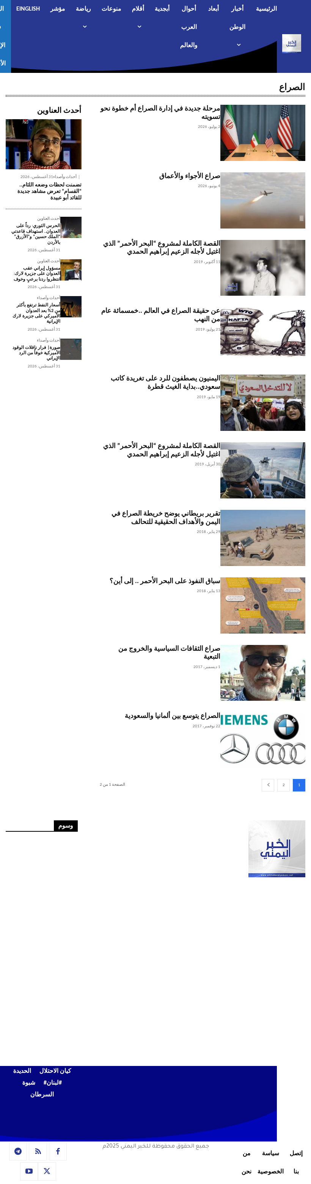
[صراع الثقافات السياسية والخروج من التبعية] (262, 673)
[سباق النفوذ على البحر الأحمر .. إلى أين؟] (262, 605)
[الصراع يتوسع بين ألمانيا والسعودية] (262, 740)
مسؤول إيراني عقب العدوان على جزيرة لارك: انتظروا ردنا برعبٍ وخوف (37, 274)
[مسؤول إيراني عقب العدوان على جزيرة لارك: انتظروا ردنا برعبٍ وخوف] (71, 270)
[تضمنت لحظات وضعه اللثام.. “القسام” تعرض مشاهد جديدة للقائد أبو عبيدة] (44, 144)
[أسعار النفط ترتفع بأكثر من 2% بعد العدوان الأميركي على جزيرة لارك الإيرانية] (71, 306)
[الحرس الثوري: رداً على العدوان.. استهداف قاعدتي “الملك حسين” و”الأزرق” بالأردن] (71, 227)
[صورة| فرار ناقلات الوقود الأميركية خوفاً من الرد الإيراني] (71, 349)
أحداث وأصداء (65, 177)
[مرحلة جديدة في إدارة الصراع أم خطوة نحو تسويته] (262, 133)
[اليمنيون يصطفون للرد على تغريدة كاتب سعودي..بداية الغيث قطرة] (262, 403)
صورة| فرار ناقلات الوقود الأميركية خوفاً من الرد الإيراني (36, 353)
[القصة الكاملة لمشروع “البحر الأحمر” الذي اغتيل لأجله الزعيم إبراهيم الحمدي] (262, 268)
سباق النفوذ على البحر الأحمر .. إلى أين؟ (165, 581)
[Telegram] (18, 1152)
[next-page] (268, 785)
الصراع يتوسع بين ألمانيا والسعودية (172, 716)
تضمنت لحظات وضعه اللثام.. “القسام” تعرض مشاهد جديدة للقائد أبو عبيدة (49, 191)
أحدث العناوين (48, 219)
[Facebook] (58, 1152)
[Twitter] (47, 1171)
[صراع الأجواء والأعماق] (262, 200)
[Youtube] (29, 1171)
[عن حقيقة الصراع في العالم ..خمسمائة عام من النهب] (262, 335)
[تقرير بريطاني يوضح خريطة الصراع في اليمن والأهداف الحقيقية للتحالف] (262, 538)
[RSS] (38, 1152)
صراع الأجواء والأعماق (189, 176)
